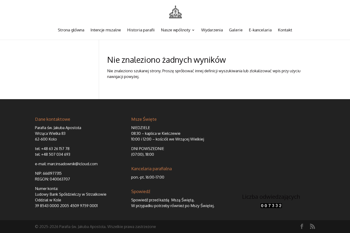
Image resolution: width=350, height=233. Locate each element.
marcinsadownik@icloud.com (72, 163)
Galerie (236, 30)
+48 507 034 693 (55, 154)
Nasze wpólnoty (175, 30)
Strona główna (71, 30)
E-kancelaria (260, 30)
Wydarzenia (212, 30)
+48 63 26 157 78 (55, 148)
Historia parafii (141, 30)
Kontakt (285, 30)
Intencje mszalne (105, 30)
